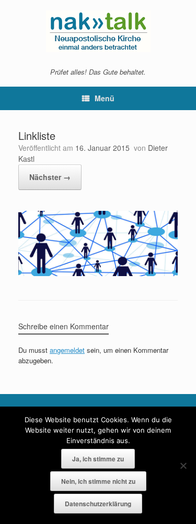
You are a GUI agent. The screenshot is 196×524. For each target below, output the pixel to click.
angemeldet (67, 350)
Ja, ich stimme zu (98, 458)
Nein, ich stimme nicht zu (98, 481)
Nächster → (50, 177)
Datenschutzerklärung (98, 503)
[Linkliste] (98, 273)
